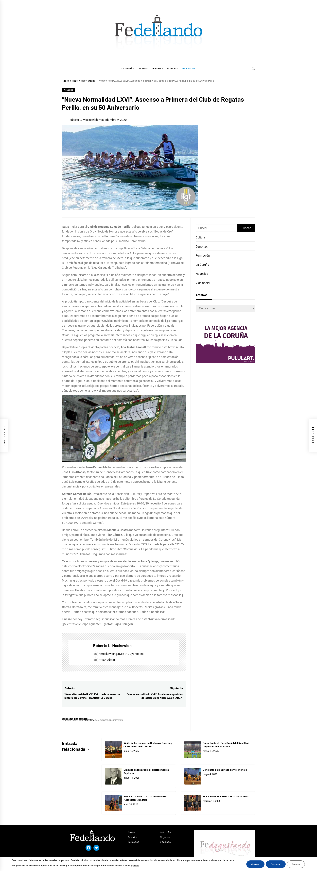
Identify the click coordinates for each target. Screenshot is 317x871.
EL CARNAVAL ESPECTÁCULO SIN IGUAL (226, 796)
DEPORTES (157, 68)
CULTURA (143, 68)
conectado (89, 720)
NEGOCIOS (172, 68)
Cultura (200, 237)
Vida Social (68, 90)
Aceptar (255, 864)
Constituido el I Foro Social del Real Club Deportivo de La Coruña (226, 744)
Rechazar (276, 864)
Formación (203, 255)
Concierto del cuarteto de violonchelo (225, 769)
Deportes (202, 246)
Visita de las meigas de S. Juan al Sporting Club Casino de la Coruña (147, 744)
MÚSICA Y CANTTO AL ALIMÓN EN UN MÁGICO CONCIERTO (145, 798)
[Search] (253, 68)
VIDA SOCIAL (189, 68)
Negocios (202, 273)
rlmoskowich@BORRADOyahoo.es (121, 653)
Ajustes (135, 865)
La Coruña (202, 264)
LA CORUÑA (128, 68)
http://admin (106, 659)
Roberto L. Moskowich (83, 119)
